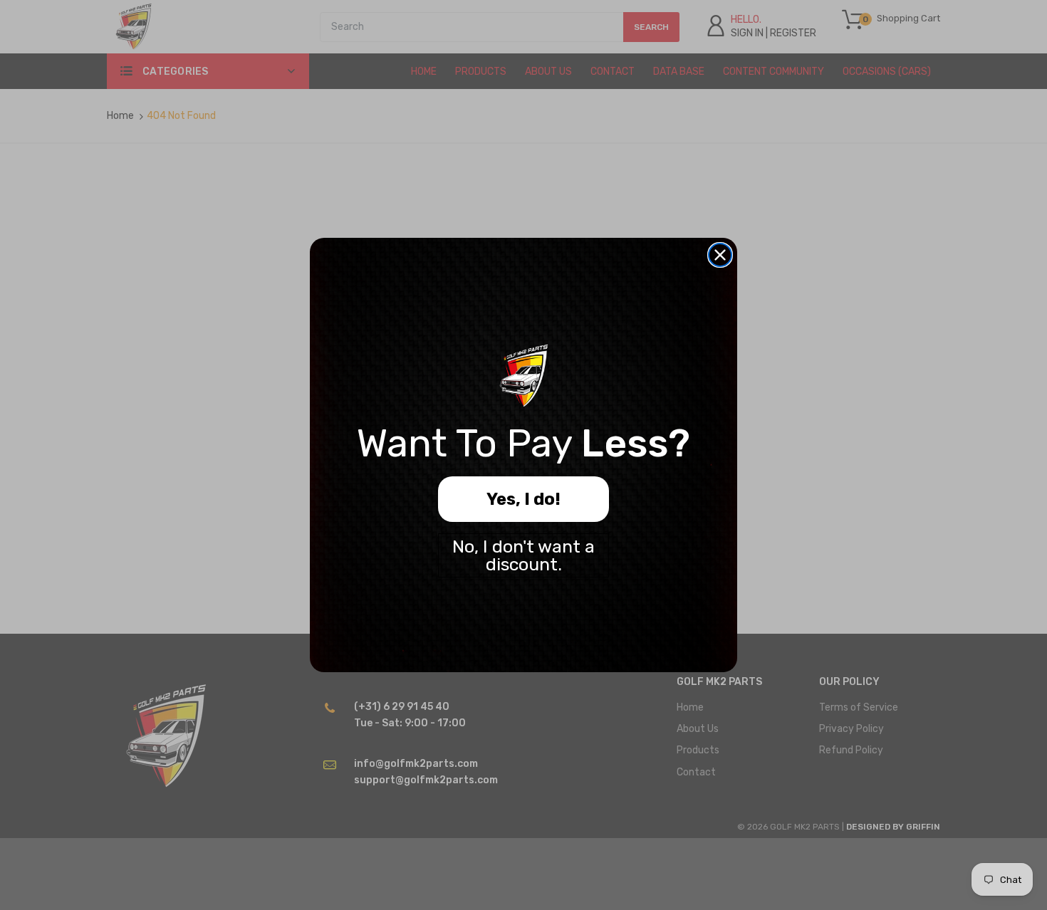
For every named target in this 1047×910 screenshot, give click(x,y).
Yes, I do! (523, 499)
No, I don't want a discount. (523, 555)
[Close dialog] (720, 255)
